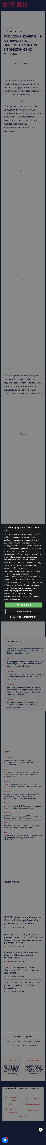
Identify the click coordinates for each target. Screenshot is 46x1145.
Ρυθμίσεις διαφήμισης (13, 591)
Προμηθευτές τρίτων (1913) (15, 562)
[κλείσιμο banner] (41, 1129)
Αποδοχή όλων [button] (24, 605)
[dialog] (23, 573)
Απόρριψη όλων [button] (24, 611)
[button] (23, 617)
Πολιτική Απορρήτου (12, 599)
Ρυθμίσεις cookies (32, 596)
